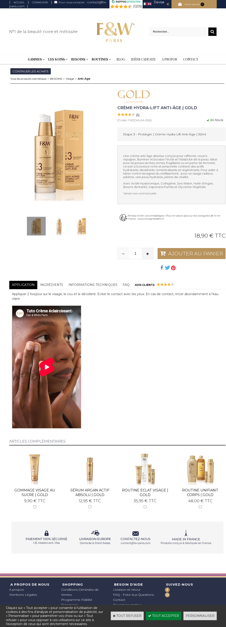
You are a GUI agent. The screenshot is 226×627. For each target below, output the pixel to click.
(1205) (137, 6)
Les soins (56, 59)
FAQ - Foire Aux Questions (133, 595)
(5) (137, 115)
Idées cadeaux (143, 59)
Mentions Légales (23, 595)
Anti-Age (84, 78)
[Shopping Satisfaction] (126, 2)
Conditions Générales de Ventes (80, 592)
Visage (70, 78)
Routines (100, 59)
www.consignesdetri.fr (151, 218)
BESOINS (56, 78)
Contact (190, 59)
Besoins (78, 59)
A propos (16, 590)
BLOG (121, 59)
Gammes (35, 59)
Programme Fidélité (76, 600)
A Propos (169, 59)
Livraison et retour (127, 590)
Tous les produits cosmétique (28, 78)
